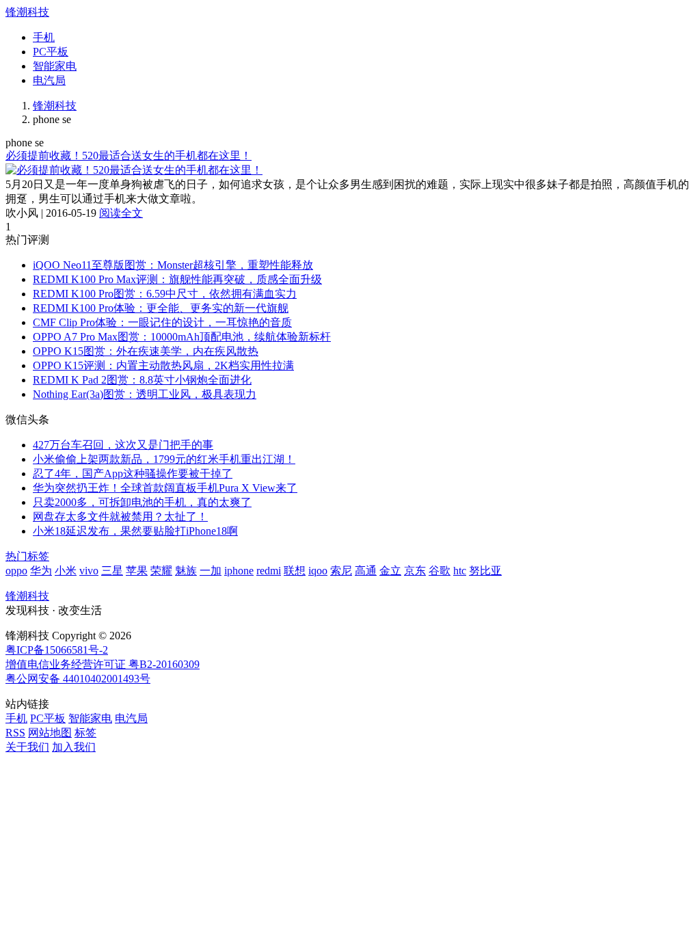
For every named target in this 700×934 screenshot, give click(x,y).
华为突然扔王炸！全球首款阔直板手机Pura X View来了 (165, 488)
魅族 (186, 570)
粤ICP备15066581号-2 (56, 650)
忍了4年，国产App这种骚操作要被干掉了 (132, 473)
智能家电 (55, 66)
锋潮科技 (27, 12)
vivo (88, 570)
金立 (390, 570)
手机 (44, 37)
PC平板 (50, 51)
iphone (239, 570)
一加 (210, 570)
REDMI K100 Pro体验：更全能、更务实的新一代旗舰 (160, 308)
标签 (85, 732)
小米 (66, 570)
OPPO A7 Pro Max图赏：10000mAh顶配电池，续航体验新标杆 (182, 337)
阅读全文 (121, 213)
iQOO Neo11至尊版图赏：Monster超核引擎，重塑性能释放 (173, 265)
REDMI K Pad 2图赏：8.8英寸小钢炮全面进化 (142, 380)
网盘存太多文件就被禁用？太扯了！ (120, 516)
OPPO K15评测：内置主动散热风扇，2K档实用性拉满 (163, 365)
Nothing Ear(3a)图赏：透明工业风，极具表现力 (144, 394)
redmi (268, 570)
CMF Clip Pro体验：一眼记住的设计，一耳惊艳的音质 (162, 322)
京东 (415, 570)
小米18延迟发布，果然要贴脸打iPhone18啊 (135, 531)
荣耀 (161, 570)
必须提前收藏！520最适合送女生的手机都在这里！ (128, 155)
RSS (15, 732)
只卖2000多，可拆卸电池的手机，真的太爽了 (142, 502)
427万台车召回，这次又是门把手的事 (123, 445)
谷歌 (439, 570)
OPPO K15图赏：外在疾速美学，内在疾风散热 (145, 351)
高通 (366, 570)
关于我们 (27, 747)
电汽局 (49, 80)
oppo (16, 570)
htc (459, 570)
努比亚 (485, 570)
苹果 (137, 570)
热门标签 (27, 556)
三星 (112, 570)
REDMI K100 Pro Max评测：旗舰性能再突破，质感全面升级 (177, 279)
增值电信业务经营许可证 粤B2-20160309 (102, 664)
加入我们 (74, 747)
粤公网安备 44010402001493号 (77, 678)
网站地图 (50, 732)
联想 (295, 570)
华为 (41, 570)
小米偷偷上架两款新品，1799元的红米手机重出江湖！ (164, 459)
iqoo (317, 570)
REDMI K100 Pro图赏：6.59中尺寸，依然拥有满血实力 (165, 293)
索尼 (341, 570)
